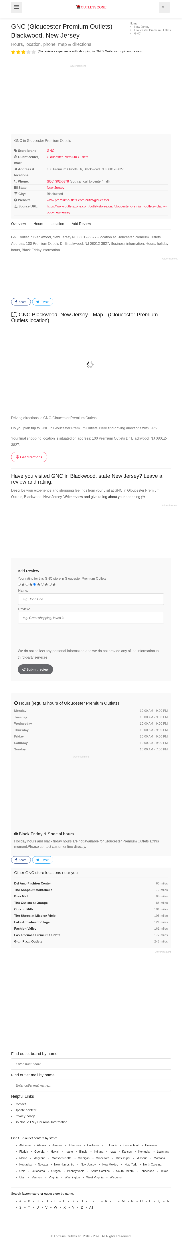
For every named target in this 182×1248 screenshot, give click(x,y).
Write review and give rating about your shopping (102, 497)
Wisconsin (116, 1177)
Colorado (111, 1145)
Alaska (41, 1145)
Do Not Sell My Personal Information (40, 1122)
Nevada (43, 1164)
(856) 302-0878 (58, 181)
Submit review (37, 669)
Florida (23, 1151)
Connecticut (131, 1145)
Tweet (44, 301)
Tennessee (147, 1171)
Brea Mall (21, 896)
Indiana (98, 1151)
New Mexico (110, 1164)
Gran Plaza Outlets (28, 941)
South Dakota (125, 1171)
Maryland (39, 1158)
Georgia (39, 1151)
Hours (38, 224)
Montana (159, 1158)
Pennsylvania (75, 1171)
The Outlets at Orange (31, 902)
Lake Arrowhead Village (32, 922)
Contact (20, 1104)
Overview (18, 224)
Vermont (37, 1177)
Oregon (56, 1171)
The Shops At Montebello (33, 890)
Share (22, 301)
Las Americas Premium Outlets (37, 935)
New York (131, 1164)
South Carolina (100, 1171)
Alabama (25, 1145)
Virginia (53, 1177)
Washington (72, 1177)
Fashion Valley (25, 928)
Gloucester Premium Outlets (67, 157)
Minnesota (102, 1158)
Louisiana (163, 1151)
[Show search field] (163, 7)
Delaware (151, 1145)
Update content (25, 1110)
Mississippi (123, 1158)
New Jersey (55, 187)
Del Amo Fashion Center (32, 883)
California (93, 1145)
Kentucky (144, 1151)
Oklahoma (38, 1171)
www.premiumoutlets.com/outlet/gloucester (78, 200)
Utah (22, 1177)
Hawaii (55, 1151)
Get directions (30, 457)
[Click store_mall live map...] (91, 365)
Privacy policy (24, 1116)
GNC (50, 151)
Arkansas (75, 1145)
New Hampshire (64, 1164)
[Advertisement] (48, 99)
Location (57, 224)
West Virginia (94, 1177)
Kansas (127, 1151)
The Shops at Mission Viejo (35, 915)
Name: (23, 590)
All (91, 1207)
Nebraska (25, 1164)
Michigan (83, 1158)
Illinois (83, 1151)
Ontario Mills (24, 909)
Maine (23, 1158)
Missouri (141, 1158)
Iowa (113, 1151)
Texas (164, 1171)
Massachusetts (61, 1158)
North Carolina (152, 1164)
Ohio (22, 1171)
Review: (24, 609)
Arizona (57, 1145)
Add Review (81, 224)
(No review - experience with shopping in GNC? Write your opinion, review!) (91, 51)
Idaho (69, 1151)
